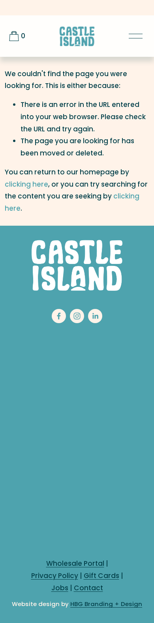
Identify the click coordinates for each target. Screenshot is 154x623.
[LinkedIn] (95, 316)
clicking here (26, 184)
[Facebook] (59, 316)
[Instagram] (77, 316)
